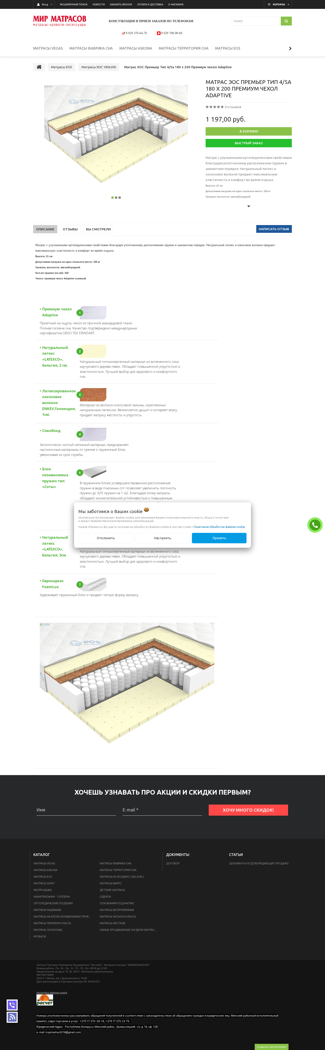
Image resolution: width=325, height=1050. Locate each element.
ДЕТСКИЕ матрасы (112, 890)
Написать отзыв (274, 229)
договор (173, 863)
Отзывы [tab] (70, 229)
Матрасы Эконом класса (118, 916)
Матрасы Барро (111, 883)
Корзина (279, 4)
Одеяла (105, 896)
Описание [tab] (45, 229)
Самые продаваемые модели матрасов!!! (130, 929)
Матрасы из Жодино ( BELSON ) (122, 876)
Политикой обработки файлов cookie (219, 526)
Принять (219, 538)
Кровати (40, 936)
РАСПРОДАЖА (43, 890)
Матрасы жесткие (112, 923)
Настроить (162, 538)
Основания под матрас (117, 903)
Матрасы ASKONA (45, 870)
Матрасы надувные (47, 909)
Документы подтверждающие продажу (259, 863)
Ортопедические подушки (53, 903)
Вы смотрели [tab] (98, 229)
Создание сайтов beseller (271, 1046)
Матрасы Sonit (44, 883)
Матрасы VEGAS (44, 863)
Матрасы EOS (43, 876)
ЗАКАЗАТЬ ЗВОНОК (316, 524)
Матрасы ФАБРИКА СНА (115, 863)
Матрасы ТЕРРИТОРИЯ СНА (118, 870)
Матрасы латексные (48, 929)
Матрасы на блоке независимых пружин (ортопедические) (64, 916)
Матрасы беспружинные (117, 909)
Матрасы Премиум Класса (52, 923)
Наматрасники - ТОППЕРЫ (52, 896)
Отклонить (106, 538)
